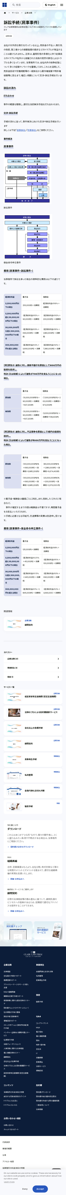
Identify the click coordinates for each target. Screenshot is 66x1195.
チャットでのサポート (11, 1129)
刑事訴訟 (31, 130)
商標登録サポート (10, 980)
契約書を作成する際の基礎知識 (47, 1101)
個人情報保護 (41, 1036)
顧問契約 (29, 624)
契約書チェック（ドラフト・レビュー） (16, 1008)
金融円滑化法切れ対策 (35, 790)
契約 (37, 1040)
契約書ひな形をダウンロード (22, 847)
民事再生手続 (31, 759)
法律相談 (7, 971)
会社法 (38, 1049)
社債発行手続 (9, 1040)
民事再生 (39, 1062)
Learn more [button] (9, 1182)
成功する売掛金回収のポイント (15, 1096)
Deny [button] (25, 1189)
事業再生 (57, 756)
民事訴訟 (21, 130)
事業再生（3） (12, 668)
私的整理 (29, 775)
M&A (38, 1027)
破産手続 (29, 806)
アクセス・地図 (8, 1161)
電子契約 (39, 1032)
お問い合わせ (9, 1125)
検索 (13, 5)
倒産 (58, 803)
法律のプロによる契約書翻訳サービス (41, 712)
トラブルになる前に (11, 1101)
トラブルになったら (10, 1105)
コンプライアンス (42, 1023)
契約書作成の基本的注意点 (46, 1096)
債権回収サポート (10, 1021)
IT (36, 1053)
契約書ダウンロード (43, 1092)
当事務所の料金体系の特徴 (14, 1092)
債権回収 (39, 1070)
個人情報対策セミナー (12, 1053)
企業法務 (28, 13)
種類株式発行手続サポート (13, 996)
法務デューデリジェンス (12, 1044)
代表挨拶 (6, 1142)
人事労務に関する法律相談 (14, 1048)
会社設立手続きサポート (12, 976)
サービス (15, 13)
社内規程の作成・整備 (12, 1012)
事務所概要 (7, 1148)
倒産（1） (10, 677)
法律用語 (39, 1109)
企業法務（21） (13, 658)
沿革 (4, 1155)
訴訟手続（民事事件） (11, 1016)
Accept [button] (40, 1189)
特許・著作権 (40, 1045)
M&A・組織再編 (9, 992)
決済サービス (41, 1066)
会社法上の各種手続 (34, 728)
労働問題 (39, 1057)
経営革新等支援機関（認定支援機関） (41, 696)
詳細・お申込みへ (17, 879)
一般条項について (42, 1105)
